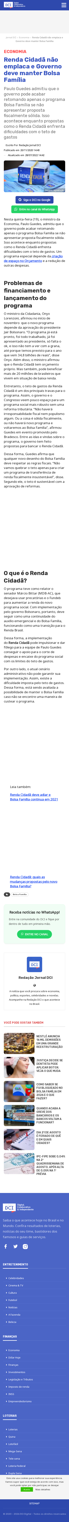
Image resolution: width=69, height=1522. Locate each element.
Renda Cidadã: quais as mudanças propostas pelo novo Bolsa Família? (33, 881)
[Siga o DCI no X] (15, 1247)
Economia (24, 37)
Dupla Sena (15, 1473)
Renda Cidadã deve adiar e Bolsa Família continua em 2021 (34, 796)
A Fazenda (14, 1314)
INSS (11, 1394)
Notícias (12, 1307)
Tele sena (14, 1458)
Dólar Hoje (14, 1357)
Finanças (13, 1365)
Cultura (12, 1292)
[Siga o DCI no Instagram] (25, 1247)
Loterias (13, 1429)
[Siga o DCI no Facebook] (5, 1247)
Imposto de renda (18, 1386)
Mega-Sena (15, 1451)
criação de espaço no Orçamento (33, 258)
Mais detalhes (42, 1489)
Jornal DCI (11, 37)
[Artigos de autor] (34, 964)
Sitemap (34, 1503)
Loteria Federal (16, 1466)
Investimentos (16, 1372)
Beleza (12, 1322)
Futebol (12, 1300)
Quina (11, 1436)
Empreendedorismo (20, 1401)
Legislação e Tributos (20, 1379)
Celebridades (16, 1278)
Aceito (27, 1489)
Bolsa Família (20, 894)
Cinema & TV (15, 1285)
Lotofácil (13, 1444)
